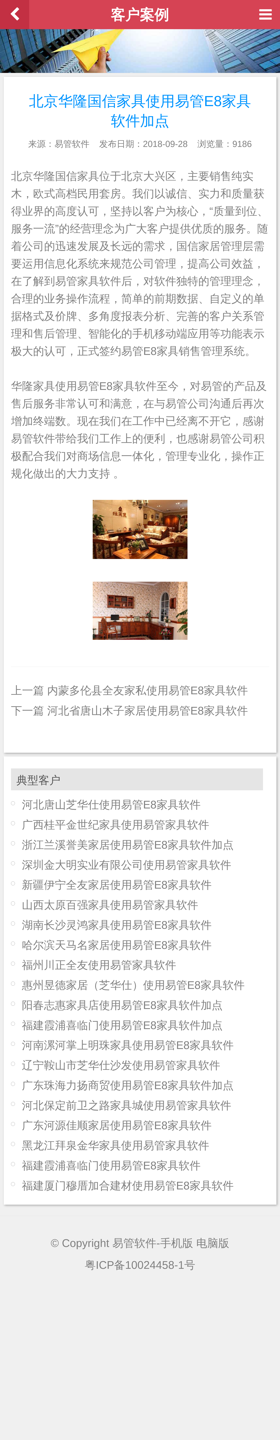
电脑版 (212, 1243)
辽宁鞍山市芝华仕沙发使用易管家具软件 (121, 1065)
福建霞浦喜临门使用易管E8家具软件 (111, 1165)
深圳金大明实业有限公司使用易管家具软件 (126, 865)
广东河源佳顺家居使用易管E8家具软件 (117, 1125)
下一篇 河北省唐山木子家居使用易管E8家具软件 (129, 711)
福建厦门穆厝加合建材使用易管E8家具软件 (128, 1186)
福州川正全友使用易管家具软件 (99, 965)
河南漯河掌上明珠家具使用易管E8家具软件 (128, 1045)
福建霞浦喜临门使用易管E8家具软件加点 (122, 1025)
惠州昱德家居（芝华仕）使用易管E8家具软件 (133, 985)
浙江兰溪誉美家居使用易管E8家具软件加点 (128, 845)
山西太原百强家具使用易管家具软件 (110, 905)
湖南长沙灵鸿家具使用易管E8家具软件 (117, 925)
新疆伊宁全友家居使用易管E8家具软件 (117, 885)
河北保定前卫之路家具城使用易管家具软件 (126, 1105)
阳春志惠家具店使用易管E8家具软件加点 (122, 1005)
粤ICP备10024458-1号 (140, 1265)
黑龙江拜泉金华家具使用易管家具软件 (115, 1145)
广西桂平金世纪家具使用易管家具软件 (115, 825)
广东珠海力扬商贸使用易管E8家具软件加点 (128, 1085)
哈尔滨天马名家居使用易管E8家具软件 (117, 945)
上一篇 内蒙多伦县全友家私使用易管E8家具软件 (129, 690)
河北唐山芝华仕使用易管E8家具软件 (111, 805)
